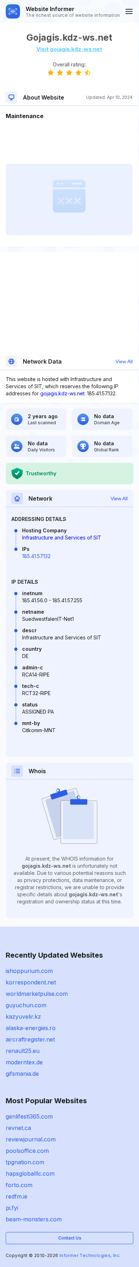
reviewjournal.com (31, 1139)
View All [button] (124, 361)
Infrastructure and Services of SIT (61, 537)
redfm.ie (16, 1196)
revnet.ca (18, 1127)
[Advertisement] (69, 142)
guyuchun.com (26, 1005)
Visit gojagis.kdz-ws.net (69, 49)
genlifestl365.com (29, 1116)
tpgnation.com (25, 1162)
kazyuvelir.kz (23, 1016)
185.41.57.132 (36, 556)
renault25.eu (23, 1050)
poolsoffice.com (27, 1150)
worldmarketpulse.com (37, 993)
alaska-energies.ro (31, 1028)
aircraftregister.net (30, 1039)
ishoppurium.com (29, 970)
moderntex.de (24, 1062)
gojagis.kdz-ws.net (62, 393)
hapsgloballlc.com (30, 1173)
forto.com (19, 1185)
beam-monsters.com (34, 1219)
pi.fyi (12, 1207)
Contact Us (69, 1238)
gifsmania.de (22, 1073)
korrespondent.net (31, 982)
